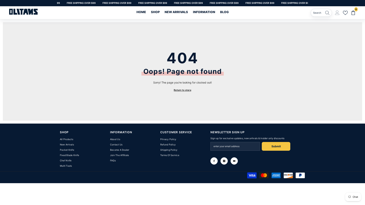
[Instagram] (224, 161)
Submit (276, 146)
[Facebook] (214, 161)
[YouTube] (234, 161)
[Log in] (337, 13)
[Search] (321, 13)
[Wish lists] (345, 13)
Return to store (182, 90)
